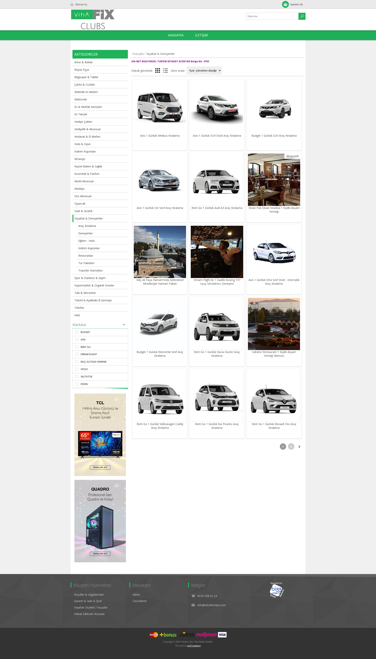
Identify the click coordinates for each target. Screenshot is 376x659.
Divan (84, 384)
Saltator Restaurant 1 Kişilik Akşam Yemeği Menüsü (274, 353)
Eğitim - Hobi (86, 241)
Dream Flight (89, 354)
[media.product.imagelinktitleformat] (160, 107)
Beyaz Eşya (81, 69)
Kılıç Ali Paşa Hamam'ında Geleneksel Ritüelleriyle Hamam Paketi (159, 281)
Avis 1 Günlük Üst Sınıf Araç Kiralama (160, 208)
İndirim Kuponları (85, 151)
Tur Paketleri (86, 263)
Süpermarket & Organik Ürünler (94, 285)
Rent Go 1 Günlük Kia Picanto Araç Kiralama (217, 426)
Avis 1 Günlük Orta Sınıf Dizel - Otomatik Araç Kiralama (274, 281)
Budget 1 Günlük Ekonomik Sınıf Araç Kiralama (159, 353)
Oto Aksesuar (83, 196)
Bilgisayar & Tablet (86, 77)
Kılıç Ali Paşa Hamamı (93, 361)
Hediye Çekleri (83, 122)
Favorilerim (140, 601)
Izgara (157, 70)
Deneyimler (85, 233)
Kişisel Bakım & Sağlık (88, 166)
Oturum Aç (81, 4)
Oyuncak (79, 203)
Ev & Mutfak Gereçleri (88, 107)
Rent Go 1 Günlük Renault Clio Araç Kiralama (274, 426)
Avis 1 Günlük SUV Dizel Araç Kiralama (217, 135)
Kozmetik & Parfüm (86, 174)
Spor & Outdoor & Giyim (90, 278)
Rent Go (86, 347)
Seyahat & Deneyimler (88, 218)
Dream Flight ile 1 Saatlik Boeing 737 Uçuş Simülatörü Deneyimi (217, 281)
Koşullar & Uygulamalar (89, 594)
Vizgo (84, 369)
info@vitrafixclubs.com (211, 605)
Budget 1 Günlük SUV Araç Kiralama (274, 135)
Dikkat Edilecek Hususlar (89, 614)
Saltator (86, 376)
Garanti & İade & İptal (88, 601)
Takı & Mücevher (85, 293)
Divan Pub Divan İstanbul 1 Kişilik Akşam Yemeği (274, 209)
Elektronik (80, 99)
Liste (165, 70)
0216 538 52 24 (207, 596)
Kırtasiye (79, 159)
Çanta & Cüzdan (84, 84)
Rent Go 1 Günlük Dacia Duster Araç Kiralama (217, 353)
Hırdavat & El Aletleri (87, 136)
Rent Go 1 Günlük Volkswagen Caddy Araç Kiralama (160, 426)
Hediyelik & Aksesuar (87, 129)
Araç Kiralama (87, 226)
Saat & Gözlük (83, 211)
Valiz (77, 315)
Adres (136, 594)
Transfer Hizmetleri (90, 270)
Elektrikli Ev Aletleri (86, 92)
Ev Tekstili (80, 114)
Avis (83, 339)
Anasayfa (138, 54)
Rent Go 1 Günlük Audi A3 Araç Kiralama (217, 208)
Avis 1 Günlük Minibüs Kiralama (160, 135)
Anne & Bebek (83, 62)
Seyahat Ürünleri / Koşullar (91, 607)
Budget (85, 332)
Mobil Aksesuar (84, 181)
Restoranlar (85, 255)
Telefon (79, 308)
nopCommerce (194, 645)
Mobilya (79, 188)
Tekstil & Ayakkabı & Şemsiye (93, 300)
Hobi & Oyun (82, 144)
